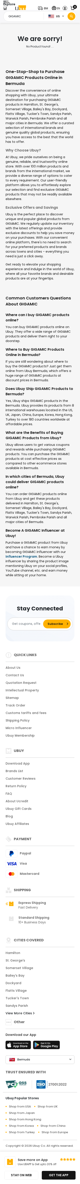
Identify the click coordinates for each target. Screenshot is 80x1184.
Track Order (15, 705)
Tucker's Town (17, 998)
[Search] (71, 16)
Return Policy (16, 786)
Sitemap (12, 698)
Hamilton (13, 953)
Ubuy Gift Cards (19, 808)
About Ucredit (17, 801)
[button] (44, 8)
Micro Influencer (19, 728)
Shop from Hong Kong (25, 1119)
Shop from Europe (55, 1132)
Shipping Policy (18, 720)
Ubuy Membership (20, 735)
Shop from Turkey (22, 1132)
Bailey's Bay (15, 975)
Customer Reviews (21, 778)
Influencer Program (21, 556)
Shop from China (52, 1126)
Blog (9, 816)
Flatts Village (16, 990)
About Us (13, 667)
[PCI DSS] (16, 1084)
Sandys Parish (17, 1005)
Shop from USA (20, 1106)
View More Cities (19, 1013)
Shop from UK (48, 1106)
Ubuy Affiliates (17, 824)
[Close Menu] (5, 9)
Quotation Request (21, 683)
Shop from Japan (22, 1113)
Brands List (14, 771)
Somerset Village (19, 968)
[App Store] (19, 1046)
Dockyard (13, 983)
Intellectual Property (22, 690)
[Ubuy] (20, 8)
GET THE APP (58, 1175)
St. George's (15, 960)
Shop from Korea (21, 1126)
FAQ (9, 793)
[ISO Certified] (49, 1084)
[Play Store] (46, 1046)
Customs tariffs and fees (26, 713)
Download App (18, 763)
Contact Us (15, 675)
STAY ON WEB (21, 1175)
